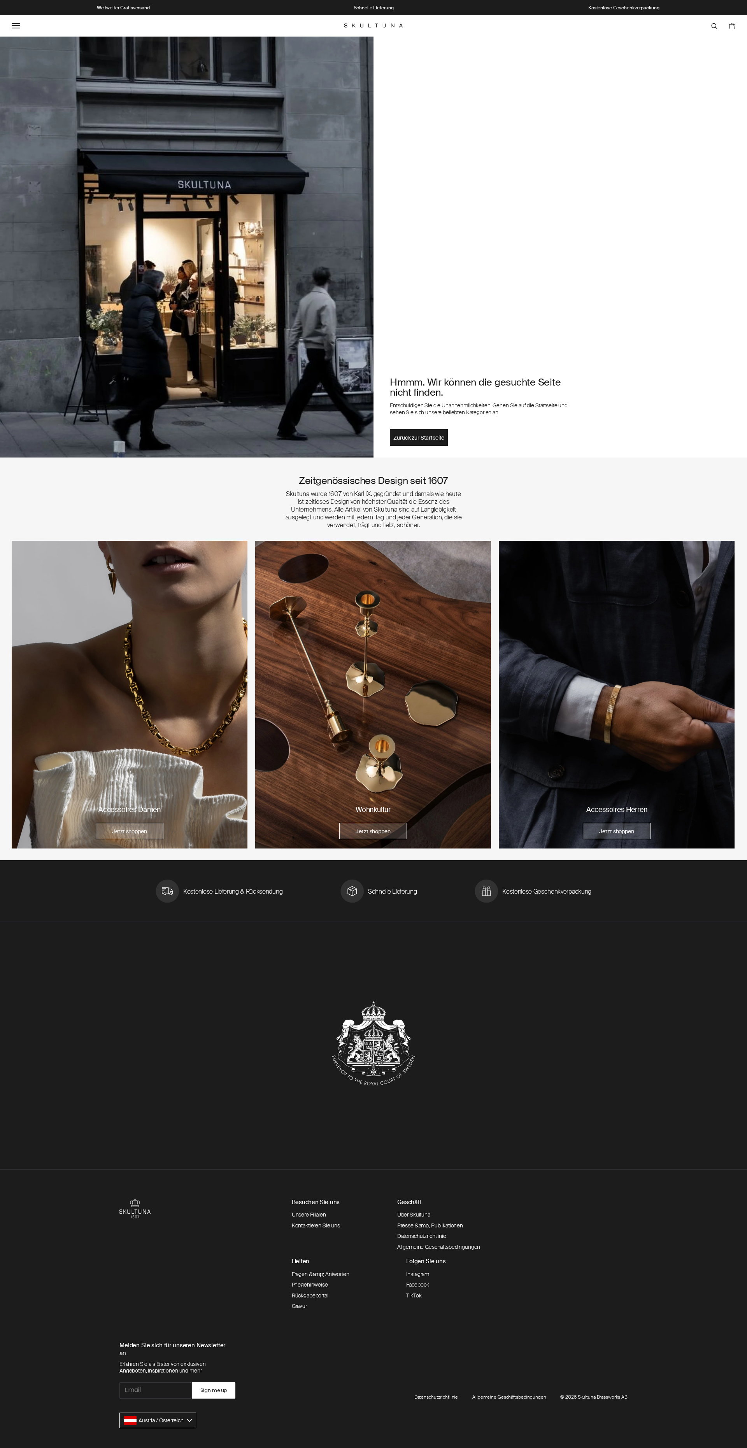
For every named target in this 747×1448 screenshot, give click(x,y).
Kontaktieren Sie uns (316, 1225)
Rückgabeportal (310, 1295)
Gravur (299, 1306)
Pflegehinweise (310, 1284)
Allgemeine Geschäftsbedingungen (438, 1246)
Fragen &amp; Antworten (320, 1274)
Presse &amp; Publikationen (430, 1225)
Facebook (417, 1284)
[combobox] (157, 1420)
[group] (129, 694)
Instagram (417, 1274)
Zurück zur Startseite (418, 437)
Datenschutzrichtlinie (421, 1235)
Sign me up (213, 1390)
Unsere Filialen (309, 1214)
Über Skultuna (413, 1214)
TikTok (413, 1295)
